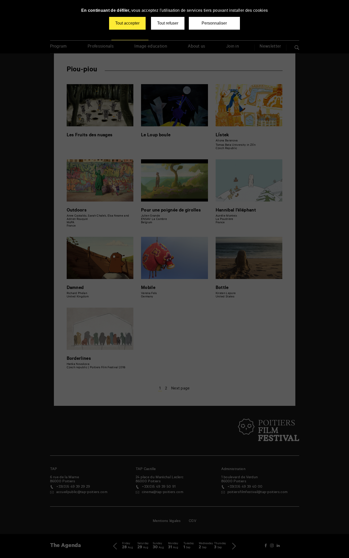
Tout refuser (167, 23)
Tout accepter (127, 23)
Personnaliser (214, 23)
